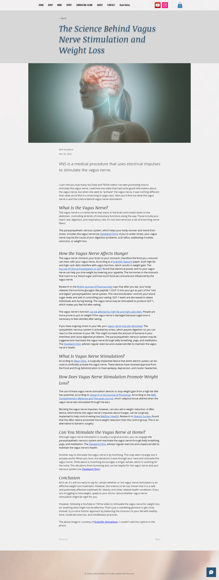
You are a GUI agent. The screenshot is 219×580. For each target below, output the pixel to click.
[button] (179, 5)
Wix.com (130, 573)
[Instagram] (165, 5)
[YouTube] (158, 5)
